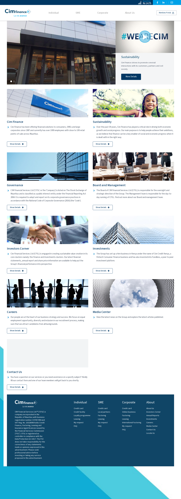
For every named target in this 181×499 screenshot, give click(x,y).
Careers (149, 422)
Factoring (102, 415)
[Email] (172, 2)
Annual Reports (152, 415)
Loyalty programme (82, 415)
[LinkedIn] (163, 2)
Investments (151, 419)
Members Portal (165, 12)
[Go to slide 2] (14, 81)
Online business (129, 412)
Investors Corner (153, 412)
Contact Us (151, 429)
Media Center (152, 426)
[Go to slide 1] (11, 81)
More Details (131, 76)
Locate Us (150, 433)
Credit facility (79, 412)
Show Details (15, 144)
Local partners (104, 412)
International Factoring (131, 422)
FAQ (75, 426)
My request (78, 422)
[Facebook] (157, 2)
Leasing (77, 419)
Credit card (78, 408)
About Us (150, 408)
